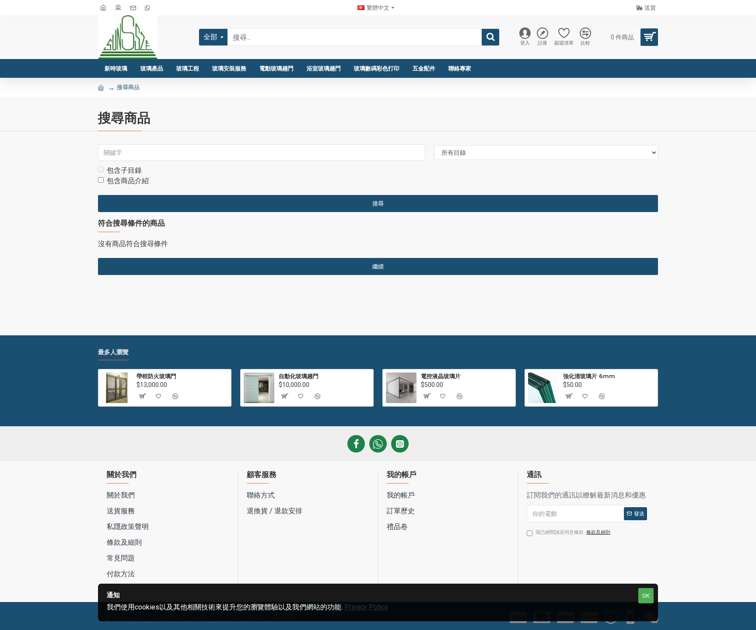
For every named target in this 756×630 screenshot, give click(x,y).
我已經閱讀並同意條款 (573, 532)
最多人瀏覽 (113, 352)
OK (646, 595)
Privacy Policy (366, 607)
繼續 (378, 266)
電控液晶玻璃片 (441, 375)
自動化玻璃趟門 (298, 375)
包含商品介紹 (128, 181)
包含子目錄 (124, 170)
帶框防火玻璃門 (156, 375)
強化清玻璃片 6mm (589, 375)
